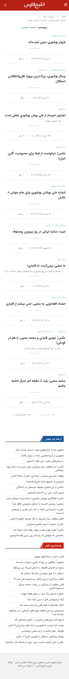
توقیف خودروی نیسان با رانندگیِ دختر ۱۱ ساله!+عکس (37, 476)
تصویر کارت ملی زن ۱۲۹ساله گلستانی (45, 493)
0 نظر (21, 59)
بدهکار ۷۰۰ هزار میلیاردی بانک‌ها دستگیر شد (42, 573)
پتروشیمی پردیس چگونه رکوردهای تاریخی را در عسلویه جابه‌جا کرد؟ (36, 612)
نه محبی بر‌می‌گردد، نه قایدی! (46, 265)
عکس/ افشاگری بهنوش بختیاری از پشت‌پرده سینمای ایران (35, 498)
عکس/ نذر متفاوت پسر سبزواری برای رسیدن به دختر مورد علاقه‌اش (35, 468)
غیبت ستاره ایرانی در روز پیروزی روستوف (38, 231)
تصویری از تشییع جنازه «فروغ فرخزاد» (45, 482)
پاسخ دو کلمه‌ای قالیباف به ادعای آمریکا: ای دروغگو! (38, 568)
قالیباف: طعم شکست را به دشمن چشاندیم (43, 631)
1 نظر (22, 363)
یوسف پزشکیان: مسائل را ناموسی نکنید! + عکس (40, 636)
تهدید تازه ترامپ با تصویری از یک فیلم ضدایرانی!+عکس (36, 625)
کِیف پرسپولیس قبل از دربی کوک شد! (45, 599)
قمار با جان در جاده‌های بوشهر (49, 557)
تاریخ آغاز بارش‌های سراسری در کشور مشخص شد (39, 620)
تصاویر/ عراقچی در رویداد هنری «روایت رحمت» (40, 562)
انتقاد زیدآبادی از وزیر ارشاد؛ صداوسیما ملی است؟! (39, 579)
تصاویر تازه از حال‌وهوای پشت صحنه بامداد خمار (40, 450)
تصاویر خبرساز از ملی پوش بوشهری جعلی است (35, 115)
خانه (63, 16)
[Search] (5, 6)
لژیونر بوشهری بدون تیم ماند (46, 42)
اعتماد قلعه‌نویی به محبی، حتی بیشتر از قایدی (35, 303)
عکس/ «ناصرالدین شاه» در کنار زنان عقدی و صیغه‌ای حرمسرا (38, 511)
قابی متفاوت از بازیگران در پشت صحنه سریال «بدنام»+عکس (41, 586)
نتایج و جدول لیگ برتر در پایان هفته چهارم (42, 594)
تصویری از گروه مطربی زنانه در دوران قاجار (42, 456)
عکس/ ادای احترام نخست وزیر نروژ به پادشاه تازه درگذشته (34, 642)
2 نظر (21, 136)
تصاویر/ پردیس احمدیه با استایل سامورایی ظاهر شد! (38, 504)
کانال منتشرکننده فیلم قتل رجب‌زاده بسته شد (41, 605)
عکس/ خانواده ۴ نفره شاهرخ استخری (45, 524)
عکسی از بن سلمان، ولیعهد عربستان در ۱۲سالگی (40, 487)
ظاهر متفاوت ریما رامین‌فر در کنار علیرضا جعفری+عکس (37, 519)
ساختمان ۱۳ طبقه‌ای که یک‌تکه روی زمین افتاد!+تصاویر (37, 535)
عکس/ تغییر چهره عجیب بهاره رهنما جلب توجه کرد (38, 530)
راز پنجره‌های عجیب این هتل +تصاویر (45, 461)
